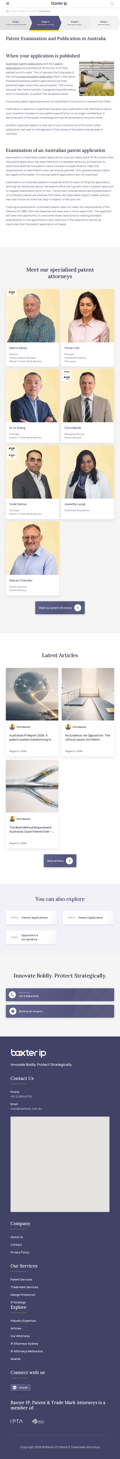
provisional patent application (35, 76)
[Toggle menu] (24, 3)
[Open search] (112, 3)
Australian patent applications (24, 63)
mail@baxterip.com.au (26, 1109)
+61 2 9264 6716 (21, 1096)
